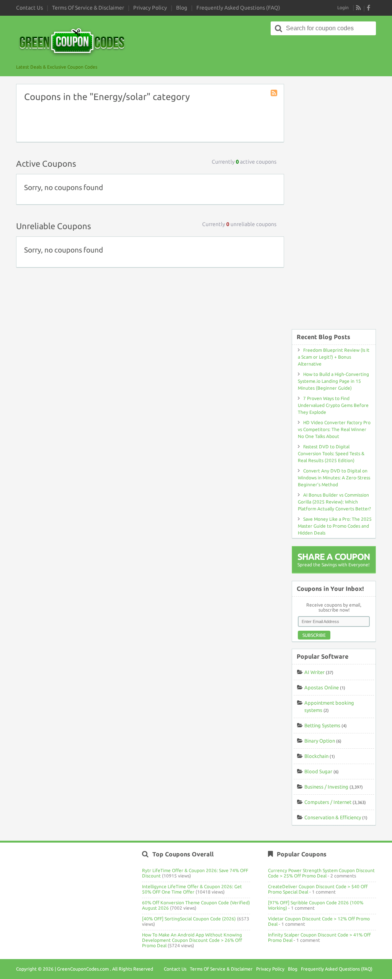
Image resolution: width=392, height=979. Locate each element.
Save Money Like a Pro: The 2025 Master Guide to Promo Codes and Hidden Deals (335, 526)
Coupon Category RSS (274, 93)
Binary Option (319, 740)
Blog (181, 8)
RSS (358, 7)
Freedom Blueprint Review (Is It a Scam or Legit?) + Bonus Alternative (333, 357)
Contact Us (29, 8)
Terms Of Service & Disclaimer (88, 8)
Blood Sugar (318, 771)
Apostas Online (321, 687)
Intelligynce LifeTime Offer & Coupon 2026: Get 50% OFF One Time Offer (192, 889)
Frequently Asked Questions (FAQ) (238, 8)
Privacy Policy (150, 8)
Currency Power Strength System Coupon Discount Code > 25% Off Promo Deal (321, 873)
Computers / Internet (327, 802)
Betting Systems (322, 725)
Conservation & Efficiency (332, 817)
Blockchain (316, 756)
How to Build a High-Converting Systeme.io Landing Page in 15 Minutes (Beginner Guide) (333, 381)
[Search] (278, 28)
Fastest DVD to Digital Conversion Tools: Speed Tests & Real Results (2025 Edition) (331, 453)
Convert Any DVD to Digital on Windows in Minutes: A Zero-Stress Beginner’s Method (334, 477)
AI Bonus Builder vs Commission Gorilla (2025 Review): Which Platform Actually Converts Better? (334, 501)
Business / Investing (326, 786)
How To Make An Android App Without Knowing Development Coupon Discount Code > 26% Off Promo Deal (192, 940)
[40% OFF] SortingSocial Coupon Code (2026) (189, 918)
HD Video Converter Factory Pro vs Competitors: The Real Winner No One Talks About (334, 429)
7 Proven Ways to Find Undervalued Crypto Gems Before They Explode (333, 405)
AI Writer (314, 672)
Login (343, 7)
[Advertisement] (334, 203)
